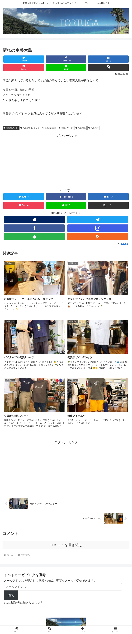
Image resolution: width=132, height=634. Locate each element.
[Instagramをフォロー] (97, 228)
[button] (108, 67)
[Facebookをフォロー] (34, 228)
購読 (11, 595)
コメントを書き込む (66, 545)
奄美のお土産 (50, 128)
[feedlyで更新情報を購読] (34, 236)
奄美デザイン (67, 128)
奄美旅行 (95, 128)
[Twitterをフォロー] (97, 219)
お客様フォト (12, 128)
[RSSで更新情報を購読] (97, 236)
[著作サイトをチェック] (34, 219)
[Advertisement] (66, 160)
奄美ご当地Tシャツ (31, 128)
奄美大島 (82, 128)
